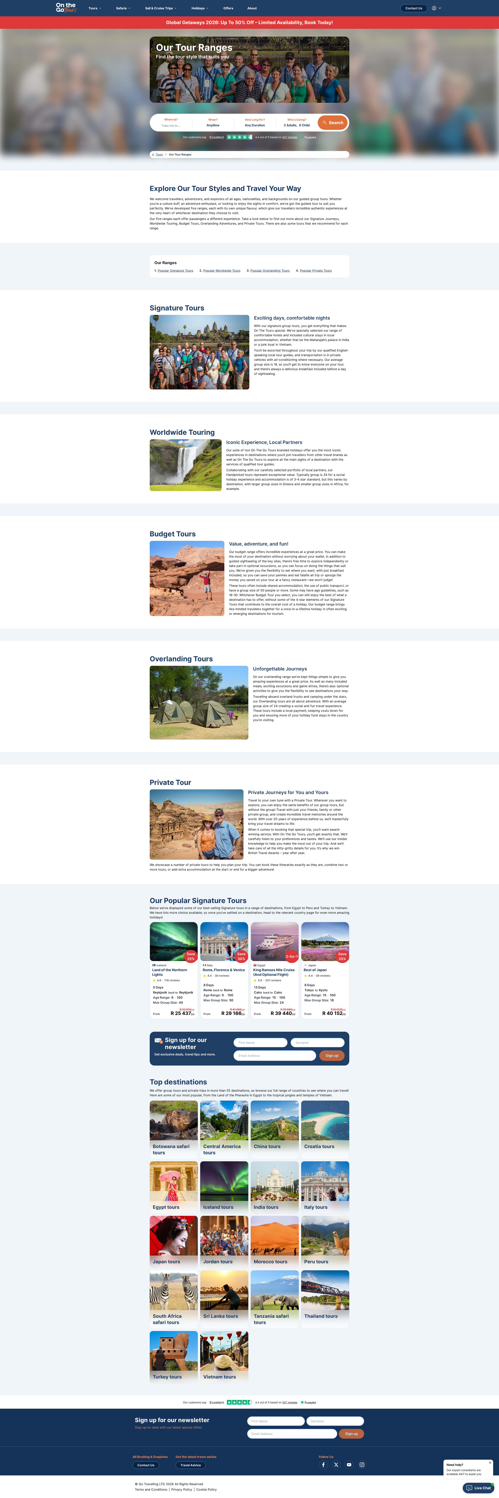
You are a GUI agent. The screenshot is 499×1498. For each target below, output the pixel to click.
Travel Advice (190, 1465)
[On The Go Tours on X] (336, 1464)
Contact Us (413, 8)
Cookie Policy (206, 1489)
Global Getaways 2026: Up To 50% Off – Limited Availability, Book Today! (249, 22)
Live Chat (483, 1488)
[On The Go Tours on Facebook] (323, 1464)
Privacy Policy (181, 1489)
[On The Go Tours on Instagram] (361, 1464)
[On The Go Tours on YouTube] (349, 1464)
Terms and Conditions (151, 1489)
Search (336, 122)
